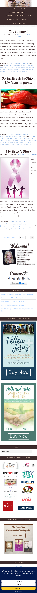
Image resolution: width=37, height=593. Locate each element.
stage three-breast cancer (19, 229)
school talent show (21, 69)
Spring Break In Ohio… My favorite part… (18, 80)
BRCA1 (15, 225)
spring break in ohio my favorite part (18, 144)
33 (32, 237)
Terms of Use (18, 566)
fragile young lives (16, 138)
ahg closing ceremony (12, 65)
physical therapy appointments (16, 142)
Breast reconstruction (8, 227)
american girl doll (27, 65)
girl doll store (23, 67)
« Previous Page (8, 237)
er (8, 138)
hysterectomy (4, 229)
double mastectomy (23, 227)
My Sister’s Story (18, 151)
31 (23, 237)
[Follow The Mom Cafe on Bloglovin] (18, 284)
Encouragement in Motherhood (11, 136)
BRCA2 (21, 225)
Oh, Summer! (18, 31)
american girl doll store (8, 67)
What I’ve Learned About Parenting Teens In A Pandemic (17, 298)
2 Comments (30, 86)
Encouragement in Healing (9, 223)
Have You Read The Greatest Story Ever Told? (14, 301)
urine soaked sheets (14, 71)
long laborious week (11, 140)
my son (22, 140)
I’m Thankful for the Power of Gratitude (12, 305)
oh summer (10, 69)
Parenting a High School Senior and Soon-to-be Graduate (17, 294)
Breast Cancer (30, 225)
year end (25, 71)
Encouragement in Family (19, 63)
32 (28, 237)
